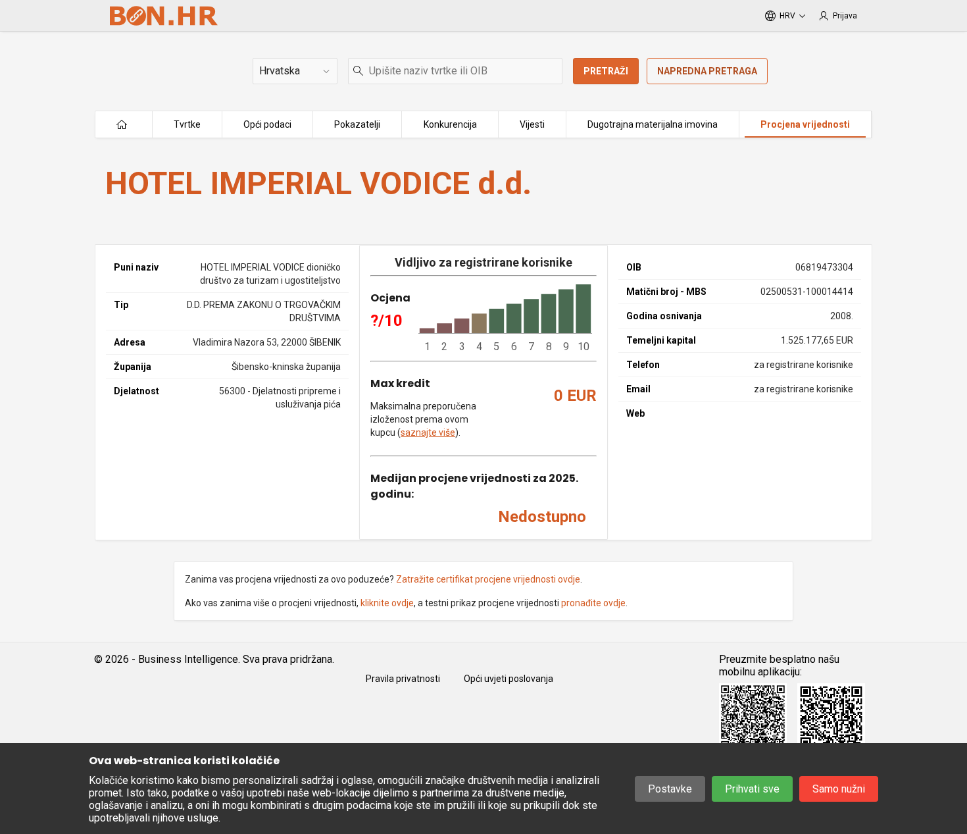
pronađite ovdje (593, 603)
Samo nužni (838, 789)
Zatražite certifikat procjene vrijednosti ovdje (488, 579)
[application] (505, 318)
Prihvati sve (752, 789)
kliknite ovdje (387, 603)
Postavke (670, 789)
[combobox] (455, 71)
